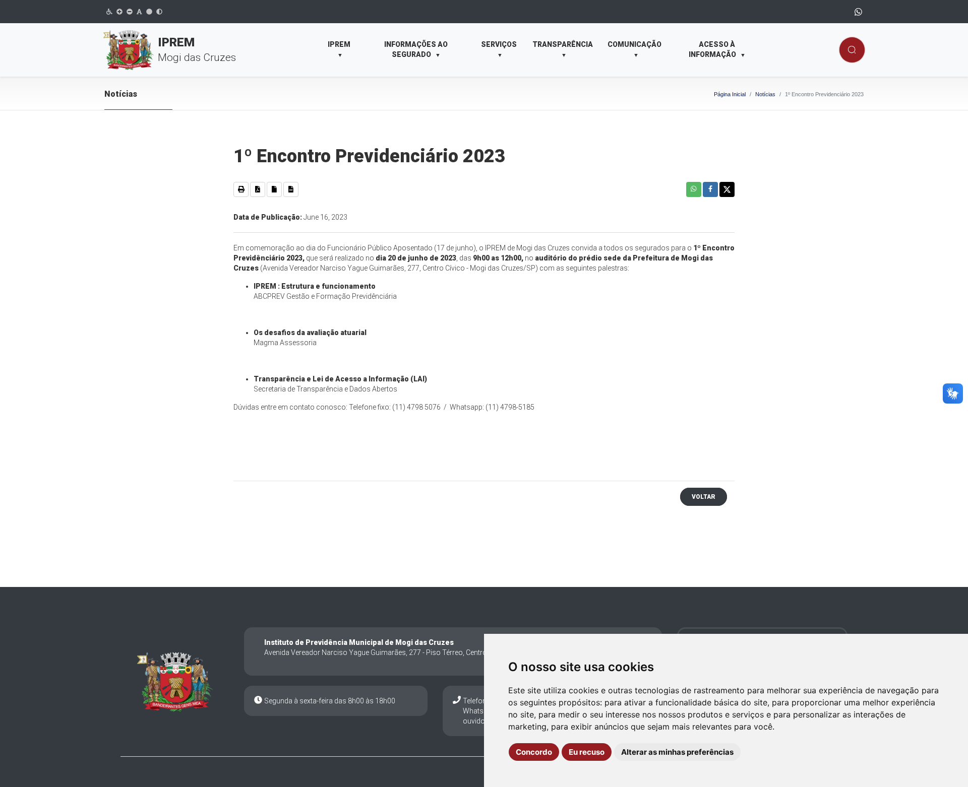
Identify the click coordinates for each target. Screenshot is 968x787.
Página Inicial (730, 94)
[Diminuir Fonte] (130, 12)
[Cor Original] (149, 12)
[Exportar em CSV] (290, 189)
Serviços (499, 49)
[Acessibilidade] (109, 12)
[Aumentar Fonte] (119, 12)
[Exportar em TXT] (274, 189)
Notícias (765, 94)
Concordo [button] (534, 752)
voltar (703, 496)
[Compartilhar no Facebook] (710, 189)
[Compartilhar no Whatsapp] (693, 189)
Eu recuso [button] (586, 752)
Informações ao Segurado (416, 49)
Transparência (562, 49)
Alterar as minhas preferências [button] (677, 752)
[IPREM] (175, 681)
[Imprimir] (241, 189)
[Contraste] (159, 12)
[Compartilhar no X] (727, 189)
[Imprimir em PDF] (257, 189)
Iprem (339, 49)
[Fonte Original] (139, 12)
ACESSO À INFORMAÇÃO (717, 49)
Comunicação (634, 49)
